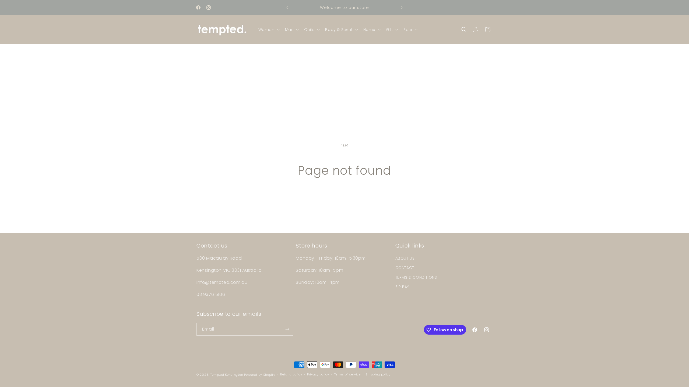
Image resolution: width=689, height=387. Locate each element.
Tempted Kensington (226, 374)
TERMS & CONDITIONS (416, 277)
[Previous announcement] (287, 7)
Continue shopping (344, 198)
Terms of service (347, 374)
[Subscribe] (287, 329)
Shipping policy (378, 374)
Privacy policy (318, 374)
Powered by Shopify (259, 374)
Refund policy (291, 374)
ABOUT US (405, 258)
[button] (268, 29)
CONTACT (404, 267)
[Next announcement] (402, 7)
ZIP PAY (402, 286)
